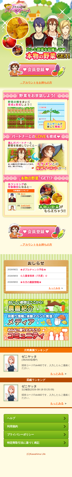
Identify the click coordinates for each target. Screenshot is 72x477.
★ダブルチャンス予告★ (33, 269)
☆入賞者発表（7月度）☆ (33, 275)
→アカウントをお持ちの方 (36, 82)
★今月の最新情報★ (30, 282)
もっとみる (54, 288)
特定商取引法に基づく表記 (23, 442)
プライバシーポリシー (20, 434)
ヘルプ (11, 418)
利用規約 (12, 426)
